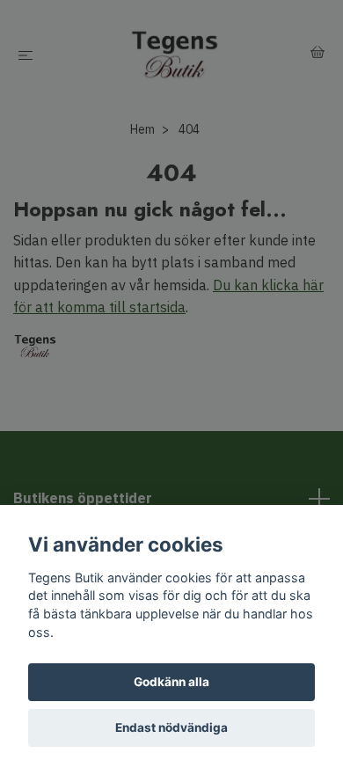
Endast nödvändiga (171, 727)
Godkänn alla (171, 682)
